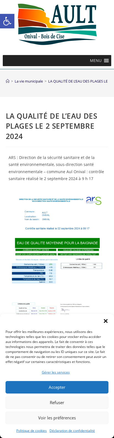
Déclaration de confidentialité (72, 430)
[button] (7, 21)
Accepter (57, 387)
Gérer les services (56, 372)
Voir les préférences (57, 417)
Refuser (57, 402)
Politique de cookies (31, 430)
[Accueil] (7, 81)
